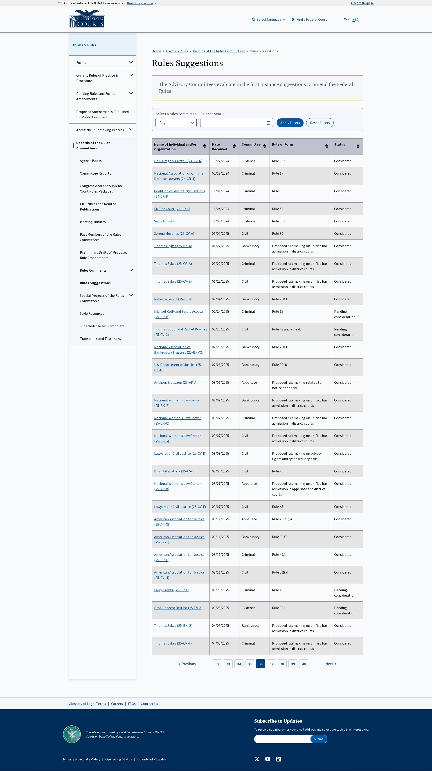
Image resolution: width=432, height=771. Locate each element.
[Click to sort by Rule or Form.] (328, 146)
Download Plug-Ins (152, 759)
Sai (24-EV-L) (164, 221)
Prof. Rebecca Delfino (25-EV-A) (178, 607)
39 (293, 664)
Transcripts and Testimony (100, 338)
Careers (117, 703)
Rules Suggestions (95, 283)
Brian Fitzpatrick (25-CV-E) (175, 471)
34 (239, 664)
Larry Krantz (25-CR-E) (171, 590)
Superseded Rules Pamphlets (102, 326)
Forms (81, 62)
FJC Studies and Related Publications (98, 206)
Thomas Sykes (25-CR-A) (173, 263)
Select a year (210, 113)
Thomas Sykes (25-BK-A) (173, 246)
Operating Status (118, 759)
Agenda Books (91, 160)
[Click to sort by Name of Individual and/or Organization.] (206, 146)
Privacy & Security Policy (81, 759)
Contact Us (149, 703)
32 (217, 664)
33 (228, 664)
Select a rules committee (176, 113)
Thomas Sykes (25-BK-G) (173, 625)
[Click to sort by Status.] (359, 146)
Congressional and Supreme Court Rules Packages (101, 188)
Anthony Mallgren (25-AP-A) (176, 382)
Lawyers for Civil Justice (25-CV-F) (180, 506)
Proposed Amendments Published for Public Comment (102, 114)
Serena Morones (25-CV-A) (174, 233)
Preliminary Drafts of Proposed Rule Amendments (104, 255)
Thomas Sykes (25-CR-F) (173, 643)
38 (282, 664)
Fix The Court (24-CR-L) (172, 208)
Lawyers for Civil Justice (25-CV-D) (180, 453)
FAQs (132, 703)
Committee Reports (95, 173)
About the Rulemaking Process (100, 130)
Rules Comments (93, 270)
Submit (318, 739)
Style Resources (92, 313)
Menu (347, 19)
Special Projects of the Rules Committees (102, 298)
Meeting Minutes (93, 221)
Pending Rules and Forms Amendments (95, 96)
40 (304, 664)
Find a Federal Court (311, 19)
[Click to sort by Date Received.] (235, 146)
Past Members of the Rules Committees (100, 237)
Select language (269, 19)
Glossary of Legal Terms (87, 703)
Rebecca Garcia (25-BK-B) (174, 299)
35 (250, 664)
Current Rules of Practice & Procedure (97, 78)
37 (271, 664)
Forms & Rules (84, 45)
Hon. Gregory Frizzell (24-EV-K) (178, 161)
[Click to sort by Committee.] (266, 146)
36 (260, 664)
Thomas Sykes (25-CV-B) (173, 281)
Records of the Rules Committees (93, 145)
